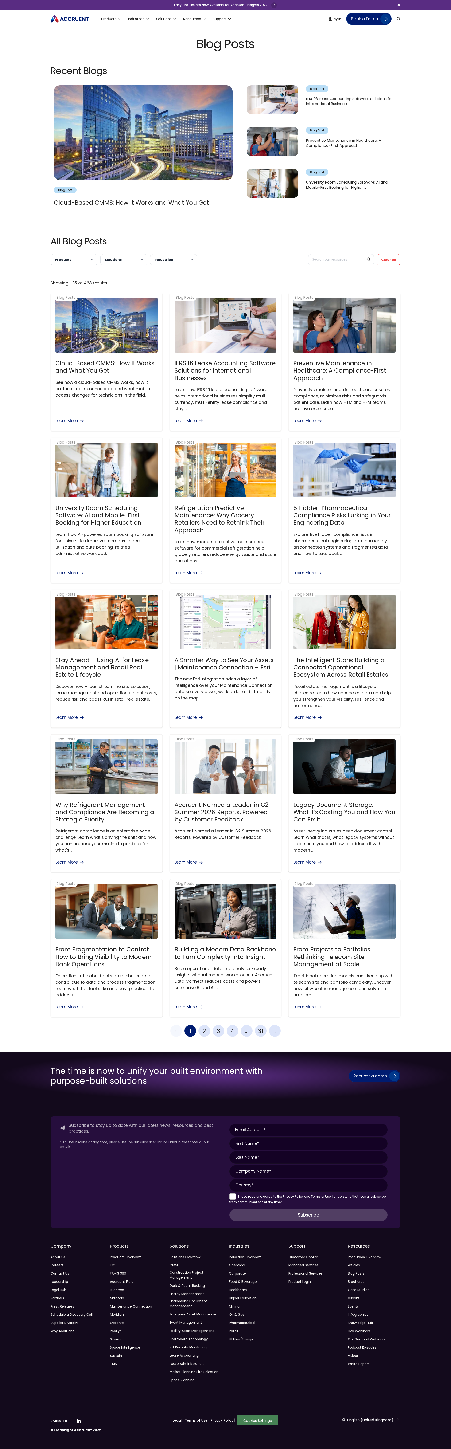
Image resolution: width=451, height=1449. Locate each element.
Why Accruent (62, 1331)
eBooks (353, 1298)
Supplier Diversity (64, 1322)
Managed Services (303, 1265)
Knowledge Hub (360, 1322)
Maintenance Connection (131, 1306)
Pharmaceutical (242, 1322)
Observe (117, 1322)
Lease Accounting (184, 1355)
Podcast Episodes (362, 1347)
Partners (57, 1298)
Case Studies (358, 1290)
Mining (234, 1306)
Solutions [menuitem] (163, 18)
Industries (164, 259)
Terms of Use (321, 1196)
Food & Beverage (243, 1281)
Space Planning (182, 1380)
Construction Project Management (186, 1275)
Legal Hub (58, 1290)
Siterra (115, 1339)
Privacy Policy (293, 1196)
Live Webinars (359, 1331)
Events (353, 1306)
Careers (57, 1265)
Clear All (388, 259)
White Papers (358, 1364)
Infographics (358, 1314)
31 (260, 1031)
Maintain (117, 1298)
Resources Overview (364, 1257)
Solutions (113, 259)
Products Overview (125, 1257)
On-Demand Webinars (366, 1339)
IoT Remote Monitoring (188, 1347)
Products (63, 259)
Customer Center (302, 1257)
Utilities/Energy (241, 1339)
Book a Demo (364, 19)
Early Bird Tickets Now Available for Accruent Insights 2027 (221, 5)
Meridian (117, 1314)
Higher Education (243, 1298)
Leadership (59, 1281)
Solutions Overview (185, 1257)
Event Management (186, 1322)
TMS (113, 1364)
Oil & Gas (236, 1314)
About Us (58, 1257)
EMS (113, 1265)
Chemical (237, 1265)
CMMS (175, 1265)
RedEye (116, 1331)
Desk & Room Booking (187, 1285)
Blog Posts (356, 1273)
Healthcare (238, 1290)
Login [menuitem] (336, 18)
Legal (178, 1420)
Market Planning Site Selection (194, 1372)
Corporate (237, 1273)
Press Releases (62, 1306)
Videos (353, 1355)
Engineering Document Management (188, 1303)
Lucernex (117, 1290)
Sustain (116, 1355)
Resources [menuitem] (192, 18)
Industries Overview (245, 1257)
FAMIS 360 (118, 1273)
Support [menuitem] (219, 18)
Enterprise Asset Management (194, 1314)
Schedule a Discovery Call (72, 1314)
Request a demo (370, 1076)
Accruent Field (121, 1281)
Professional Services (305, 1273)
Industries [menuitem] (136, 18)
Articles (354, 1265)
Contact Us (60, 1273)
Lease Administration (187, 1363)
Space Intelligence (125, 1347)
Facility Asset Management (192, 1330)
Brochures (356, 1281)
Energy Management (187, 1294)
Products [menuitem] (109, 18)
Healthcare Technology (189, 1339)
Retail (233, 1331)
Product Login (299, 1281)
